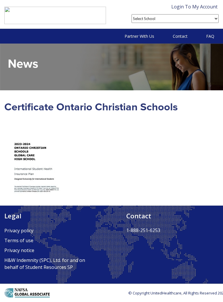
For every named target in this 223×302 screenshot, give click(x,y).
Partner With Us (139, 36)
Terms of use (18, 240)
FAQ (210, 36)
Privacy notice (19, 250)
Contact (180, 36)
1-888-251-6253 (143, 230)
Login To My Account (194, 6)
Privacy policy (18, 230)
